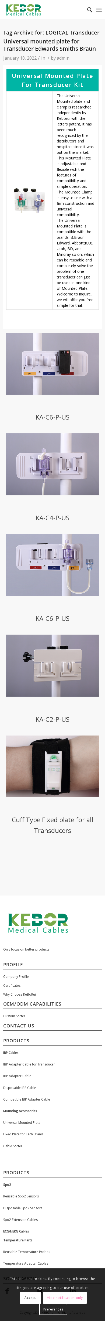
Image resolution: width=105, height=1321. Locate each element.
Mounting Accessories (20, 1111)
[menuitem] (87, 9)
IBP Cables (11, 1052)
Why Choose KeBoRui (19, 994)
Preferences (53, 1309)
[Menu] (99, 9)
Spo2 (7, 1184)
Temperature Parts (18, 1240)
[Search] (87, 9)
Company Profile (16, 976)
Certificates (11, 985)
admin (63, 58)
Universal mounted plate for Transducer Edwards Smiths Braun (49, 45)
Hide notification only (65, 1297)
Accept (30, 1297)
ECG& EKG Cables (16, 1231)
